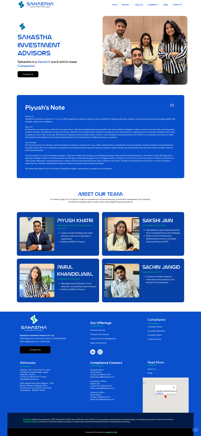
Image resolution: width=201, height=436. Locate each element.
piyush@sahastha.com (29, 379)
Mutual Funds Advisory (99, 334)
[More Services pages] (130, 4)
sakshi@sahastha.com (104, 388)
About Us (152, 369)
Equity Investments (98, 343)
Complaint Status (155, 326)
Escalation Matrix (155, 335)
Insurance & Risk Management (103, 338)
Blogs (150, 373)
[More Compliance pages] (158, 4)
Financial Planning (97, 330)
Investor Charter (154, 339)
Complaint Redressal (156, 331)
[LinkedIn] (92, 351)
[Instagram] (100, 351)
